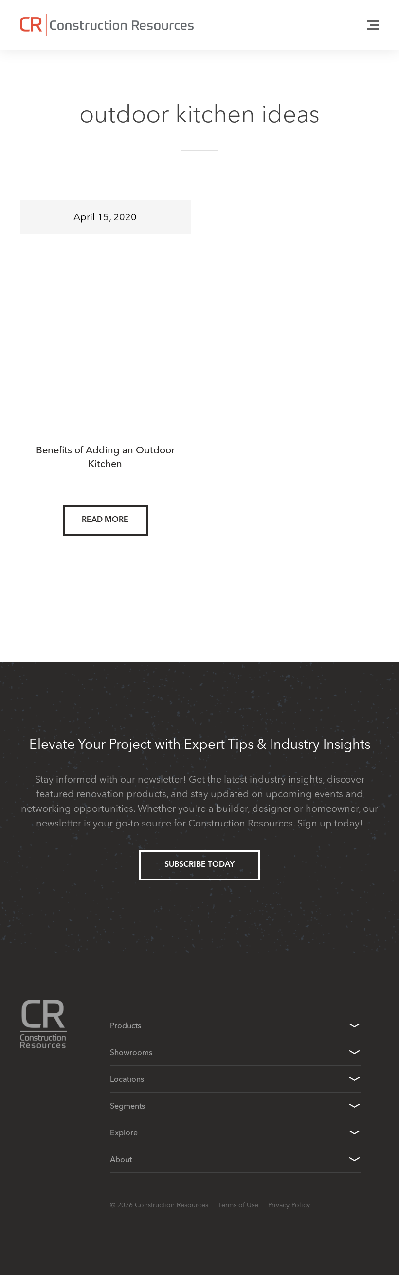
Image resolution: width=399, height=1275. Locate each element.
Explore (124, 1132)
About (121, 1159)
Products (125, 1025)
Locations (127, 1079)
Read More (105, 520)
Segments (127, 1106)
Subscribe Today (199, 865)
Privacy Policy (289, 1205)
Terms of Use (238, 1205)
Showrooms (131, 1052)
